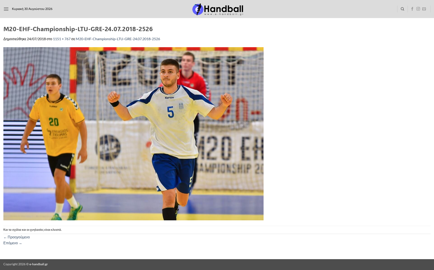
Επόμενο (12, 243)
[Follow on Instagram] (418, 9)
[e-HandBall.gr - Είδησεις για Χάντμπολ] (217, 9)
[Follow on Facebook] (412, 9)
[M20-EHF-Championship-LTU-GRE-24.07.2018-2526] (133, 133)
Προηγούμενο (16, 237)
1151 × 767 (62, 39)
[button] (6, 8)
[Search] (402, 9)
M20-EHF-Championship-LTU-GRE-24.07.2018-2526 (118, 39)
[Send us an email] (424, 9)
